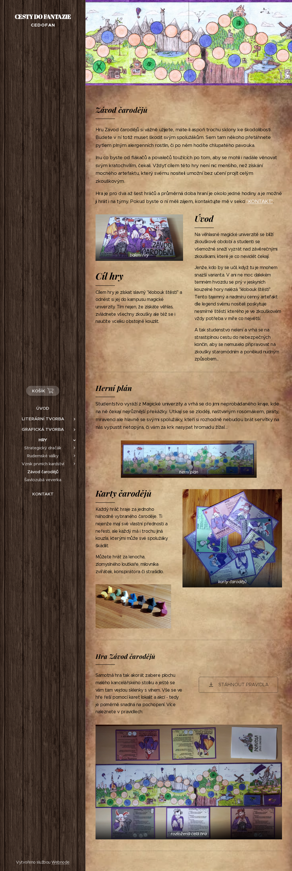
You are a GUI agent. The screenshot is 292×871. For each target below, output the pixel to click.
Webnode (60, 862)
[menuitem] (43, 408)
